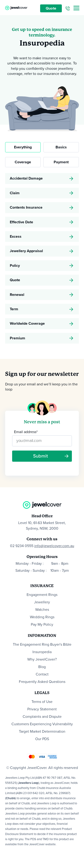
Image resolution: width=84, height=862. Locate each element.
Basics (61, 147)
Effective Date (21, 222)
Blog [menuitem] (42, 667)
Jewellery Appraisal (26, 251)
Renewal (17, 294)
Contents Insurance (26, 207)
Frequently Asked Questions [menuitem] (42, 681)
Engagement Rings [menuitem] (42, 594)
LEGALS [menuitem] (42, 693)
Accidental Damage (26, 178)
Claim (15, 193)
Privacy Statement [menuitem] (42, 709)
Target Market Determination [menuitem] (42, 731)
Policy (15, 265)
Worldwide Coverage (27, 323)
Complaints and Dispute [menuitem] (42, 716)
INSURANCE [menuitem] (42, 586)
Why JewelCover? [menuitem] (42, 659)
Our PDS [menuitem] (42, 739)
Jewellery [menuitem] (42, 602)
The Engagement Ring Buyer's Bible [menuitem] (42, 644)
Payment (61, 162)
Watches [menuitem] (42, 609)
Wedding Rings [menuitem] (42, 617)
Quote (51, 8)
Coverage (23, 162)
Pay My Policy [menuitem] (42, 624)
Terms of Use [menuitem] (42, 701)
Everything (23, 147)
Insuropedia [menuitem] (42, 652)
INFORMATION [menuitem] (42, 635)
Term (14, 309)
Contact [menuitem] (42, 674)
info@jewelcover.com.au (54, 546)
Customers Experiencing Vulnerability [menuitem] (42, 724)
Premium (17, 338)
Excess (15, 236)
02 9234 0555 (21, 546)
